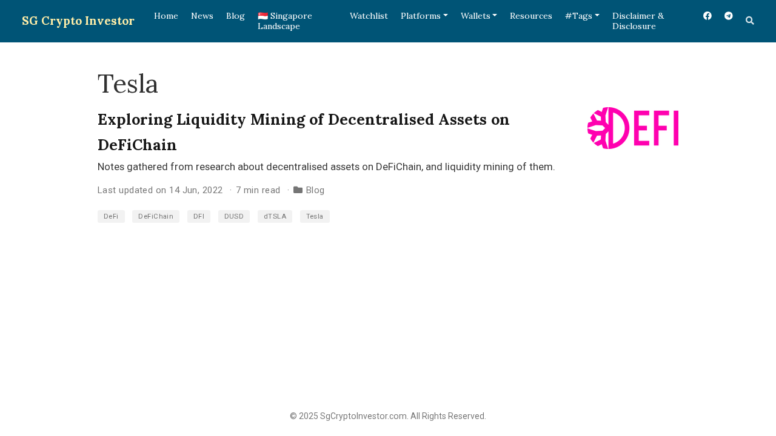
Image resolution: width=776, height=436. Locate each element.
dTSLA (275, 216)
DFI (198, 216)
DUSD (234, 216)
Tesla (315, 216)
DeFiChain (155, 216)
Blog (315, 190)
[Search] (750, 21)
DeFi (111, 216)
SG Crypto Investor (78, 20)
